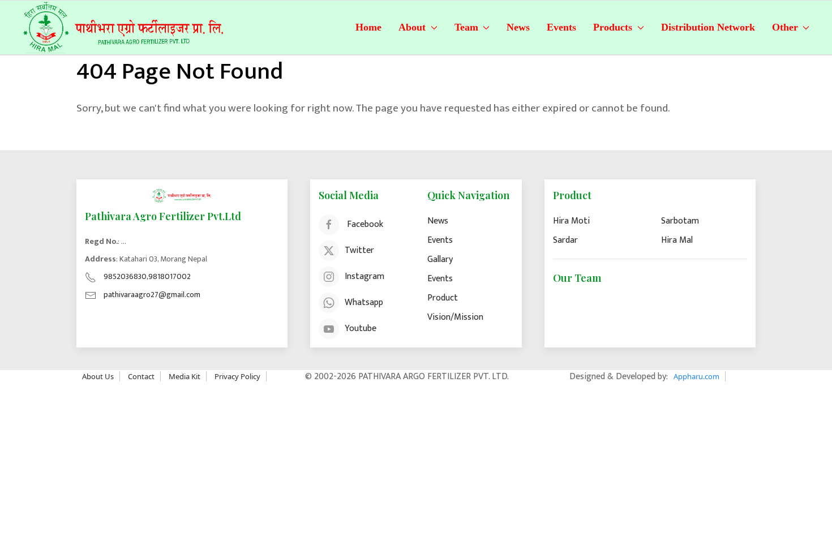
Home (368, 27)
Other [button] (785, 27)
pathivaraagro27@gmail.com (152, 294)
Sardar (565, 240)
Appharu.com (696, 376)
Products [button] (612, 27)
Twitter (359, 249)
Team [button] (466, 27)
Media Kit (184, 376)
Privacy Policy (237, 376)
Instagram (364, 276)
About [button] (412, 27)
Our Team (577, 278)
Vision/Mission (455, 317)
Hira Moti (571, 221)
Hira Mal (677, 240)
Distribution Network (708, 27)
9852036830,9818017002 (147, 276)
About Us (98, 376)
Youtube (360, 328)
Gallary (440, 259)
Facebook (365, 223)
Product (442, 298)
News (518, 27)
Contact (141, 376)
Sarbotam (680, 221)
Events (561, 27)
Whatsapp (364, 302)
